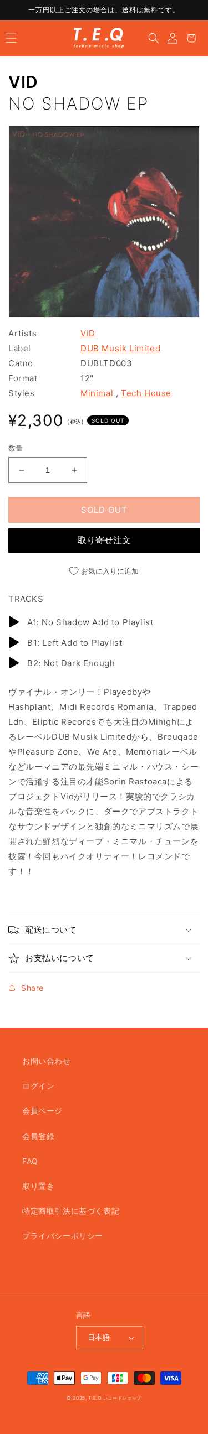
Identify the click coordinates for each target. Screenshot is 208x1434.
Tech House (146, 393)
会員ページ (42, 1110)
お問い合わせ (46, 1061)
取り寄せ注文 (104, 539)
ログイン (38, 1085)
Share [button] (32, 988)
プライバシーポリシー (62, 1235)
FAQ (30, 1161)
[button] (11, 38)
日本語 (99, 1337)
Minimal (96, 393)
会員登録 (38, 1136)
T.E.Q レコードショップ (114, 1398)
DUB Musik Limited (120, 348)
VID (23, 82)
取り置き (38, 1186)
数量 (15, 448)
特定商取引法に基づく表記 (70, 1210)
